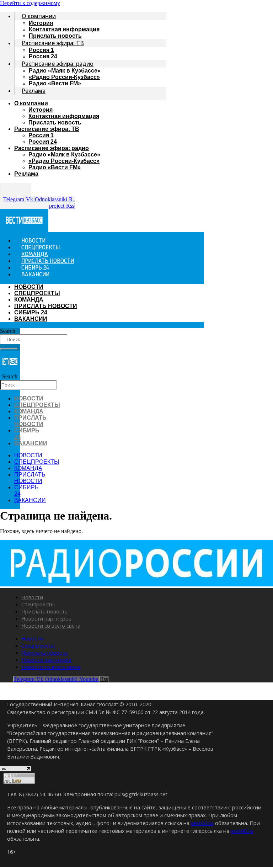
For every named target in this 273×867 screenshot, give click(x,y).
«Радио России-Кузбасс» (64, 77)
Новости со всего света (50, 625)
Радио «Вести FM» (55, 83)
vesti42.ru (202, 822)
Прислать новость (54, 122)
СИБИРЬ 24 (30, 312)
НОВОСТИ (28, 287)
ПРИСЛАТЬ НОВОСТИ (45, 306)
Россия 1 (41, 50)
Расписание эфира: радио (57, 64)
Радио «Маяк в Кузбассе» (65, 71)
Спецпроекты (38, 604)
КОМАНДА (28, 300)
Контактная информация (64, 29)
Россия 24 (42, 142)
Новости (32, 597)
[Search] (9, 349)
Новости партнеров (46, 618)
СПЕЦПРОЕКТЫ (37, 293)
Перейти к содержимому (30, 3)
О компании (39, 16)
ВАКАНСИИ (35, 275)
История (41, 23)
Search (7, 331)
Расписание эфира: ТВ (53, 43)
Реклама (34, 91)
